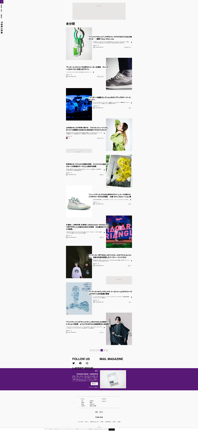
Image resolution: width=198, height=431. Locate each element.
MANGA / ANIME (93, 405)
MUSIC (82, 402)
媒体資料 (114, 421)
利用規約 (101, 421)
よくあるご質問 (80, 421)
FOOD (82, 404)
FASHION (91, 401)
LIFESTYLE (92, 404)
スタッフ (104, 401)
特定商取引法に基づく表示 (94, 421)
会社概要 (118, 421)
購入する (94, 383)
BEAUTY (83, 405)
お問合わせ (86, 421)
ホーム (82, 399)
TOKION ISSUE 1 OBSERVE (87, 374)
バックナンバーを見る (93, 387)
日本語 (96, 412)
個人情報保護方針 (108, 421)
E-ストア (104, 399)
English (101, 412)
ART (82, 401)
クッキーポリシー (96, 429)
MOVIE (91, 402)
